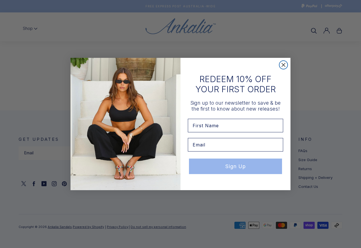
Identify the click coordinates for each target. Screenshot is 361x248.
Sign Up (235, 166)
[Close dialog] (283, 65)
